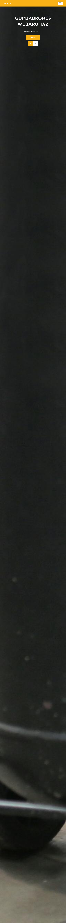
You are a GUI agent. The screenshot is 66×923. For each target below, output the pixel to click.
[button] (30, 43)
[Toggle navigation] (60, 3)
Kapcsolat (33, 37)
